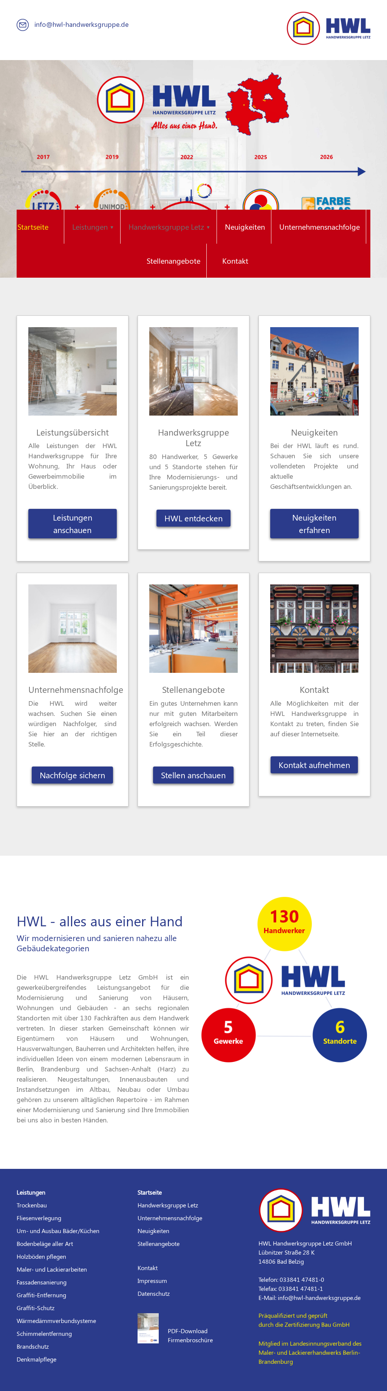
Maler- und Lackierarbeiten (52, 1269)
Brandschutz (33, 1346)
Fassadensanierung (42, 1282)
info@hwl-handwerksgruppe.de (80, 24)
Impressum (152, 1280)
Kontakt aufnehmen (314, 764)
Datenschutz (154, 1293)
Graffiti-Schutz (35, 1308)
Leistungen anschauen (72, 523)
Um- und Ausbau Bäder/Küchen (58, 1231)
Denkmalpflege (36, 1359)
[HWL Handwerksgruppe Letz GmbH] (328, 27)
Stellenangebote (173, 260)
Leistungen (31, 1192)
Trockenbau (32, 1205)
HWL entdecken (193, 518)
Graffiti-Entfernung (41, 1295)
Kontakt (235, 260)
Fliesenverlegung (39, 1218)
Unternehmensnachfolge (319, 226)
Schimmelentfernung (44, 1333)
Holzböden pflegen (41, 1256)
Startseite (32, 226)
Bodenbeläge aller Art (45, 1243)
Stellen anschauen (193, 775)
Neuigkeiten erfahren (314, 523)
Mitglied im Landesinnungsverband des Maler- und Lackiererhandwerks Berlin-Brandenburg (310, 1352)
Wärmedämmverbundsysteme (56, 1321)
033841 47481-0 (302, 1279)
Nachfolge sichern (72, 775)
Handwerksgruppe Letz (168, 1205)
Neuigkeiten (245, 226)
